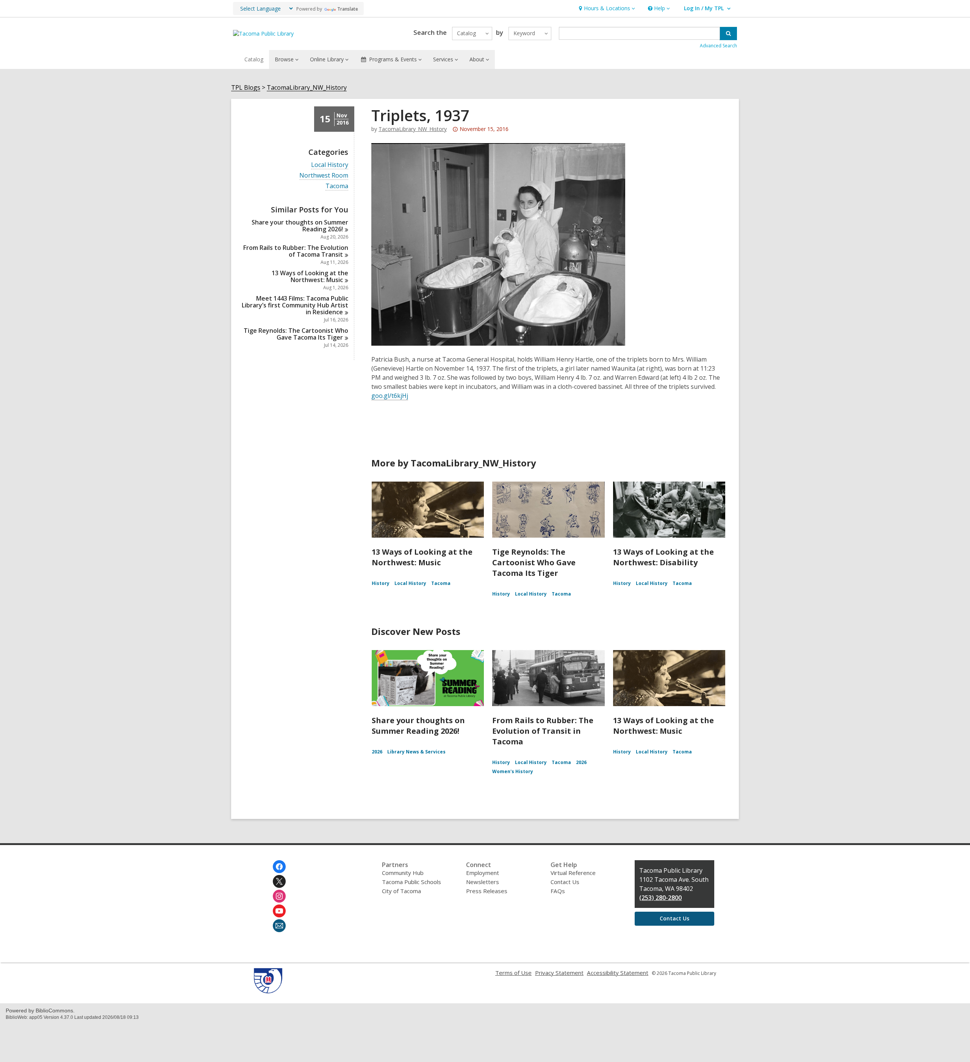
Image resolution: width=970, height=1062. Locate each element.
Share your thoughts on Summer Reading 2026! (418, 725)
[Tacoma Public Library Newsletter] (279, 925)
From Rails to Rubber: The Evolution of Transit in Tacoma (542, 731)
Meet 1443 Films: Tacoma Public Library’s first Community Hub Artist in (295, 305)
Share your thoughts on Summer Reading (300, 225)
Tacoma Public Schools (411, 882)
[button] (606, 8)
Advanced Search (718, 45)
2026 (377, 752)
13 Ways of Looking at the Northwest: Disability (663, 557)
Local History (329, 165)
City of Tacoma (401, 891)
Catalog (253, 59)
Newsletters (482, 882)
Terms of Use (513, 972)
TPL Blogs (245, 87)
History (381, 583)
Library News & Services (416, 752)
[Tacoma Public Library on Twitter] (279, 881)
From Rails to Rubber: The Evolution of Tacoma (295, 251)
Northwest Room (323, 175)
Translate (347, 9)
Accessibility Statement (617, 972)
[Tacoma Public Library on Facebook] (279, 866)
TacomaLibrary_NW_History (307, 87)
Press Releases (486, 891)
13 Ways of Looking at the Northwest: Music (422, 557)
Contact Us (565, 882)
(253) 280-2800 (660, 898)
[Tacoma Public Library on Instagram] (279, 896)
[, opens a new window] (268, 991)
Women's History (512, 771)
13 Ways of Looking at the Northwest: (310, 276)
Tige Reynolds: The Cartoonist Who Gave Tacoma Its (296, 334)
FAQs (558, 891)
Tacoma (336, 186)
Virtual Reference (573, 872)
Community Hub (403, 872)
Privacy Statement (559, 972)
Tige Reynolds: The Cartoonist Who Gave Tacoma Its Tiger (534, 562)
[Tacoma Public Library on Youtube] (279, 910)
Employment (482, 872)
